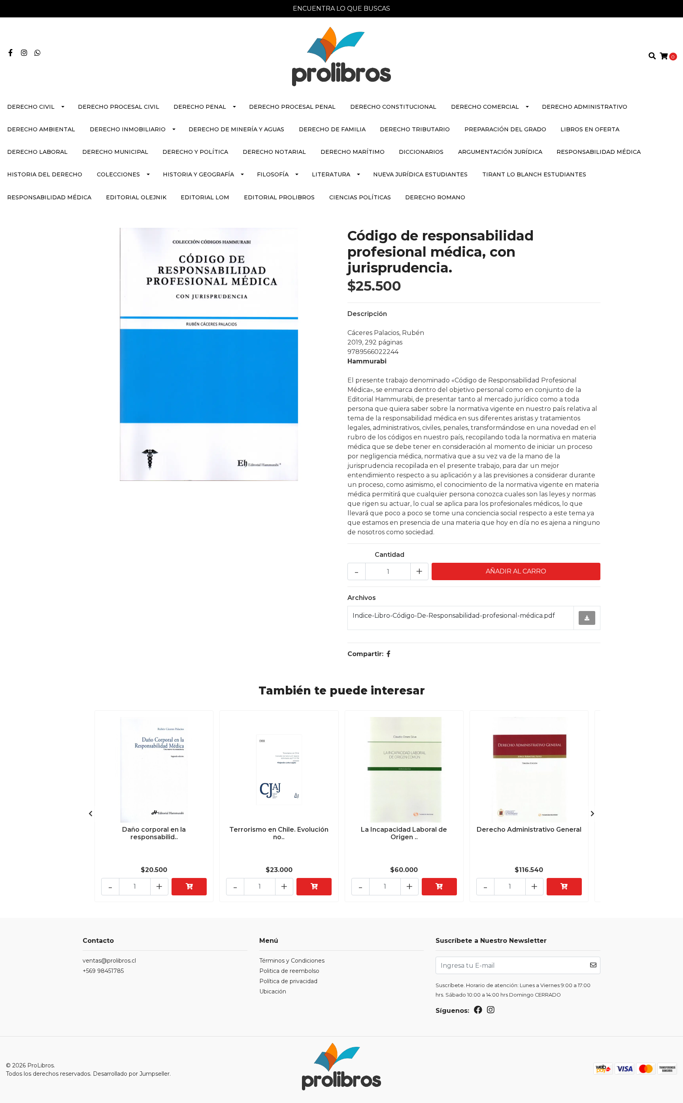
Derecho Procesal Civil (118, 106)
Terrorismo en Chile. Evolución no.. (278, 833)
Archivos (361, 598)
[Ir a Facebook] (10, 53)
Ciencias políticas (360, 197)
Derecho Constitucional (393, 106)
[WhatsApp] (37, 53)
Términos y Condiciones (292, 960)
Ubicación (272, 991)
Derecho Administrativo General (529, 829)
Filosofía (273, 174)
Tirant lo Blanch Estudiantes (534, 174)
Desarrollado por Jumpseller (131, 1073)
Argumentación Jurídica (500, 151)
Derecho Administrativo (584, 106)
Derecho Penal (200, 106)
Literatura (331, 174)
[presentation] (90, 814)
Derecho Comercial (485, 106)
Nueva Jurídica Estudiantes (420, 174)
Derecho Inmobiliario (128, 129)
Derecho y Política (195, 151)
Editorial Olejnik (136, 197)
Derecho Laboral (37, 151)
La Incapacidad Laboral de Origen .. (404, 833)
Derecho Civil (31, 106)
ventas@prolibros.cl (109, 960)
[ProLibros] (341, 56)
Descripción (367, 314)
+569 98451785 (103, 970)
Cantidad (389, 554)
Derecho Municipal (115, 151)
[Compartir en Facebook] (389, 654)
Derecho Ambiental (41, 129)
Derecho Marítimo (353, 151)
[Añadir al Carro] (189, 886)
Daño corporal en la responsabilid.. (154, 833)
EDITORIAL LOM (205, 197)
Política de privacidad (288, 981)
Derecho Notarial (274, 151)
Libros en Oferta (589, 129)
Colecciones (118, 174)
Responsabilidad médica (599, 151)
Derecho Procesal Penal (292, 106)
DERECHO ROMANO (435, 197)
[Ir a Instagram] (24, 53)
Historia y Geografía (198, 174)
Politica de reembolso (289, 970)
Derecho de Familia (332, 129)
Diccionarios (421, 151)
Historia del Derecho (44, 174)
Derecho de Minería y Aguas (236, 129)
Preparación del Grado (505, 129)
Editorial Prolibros (279, 197)
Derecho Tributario (415, 129)
